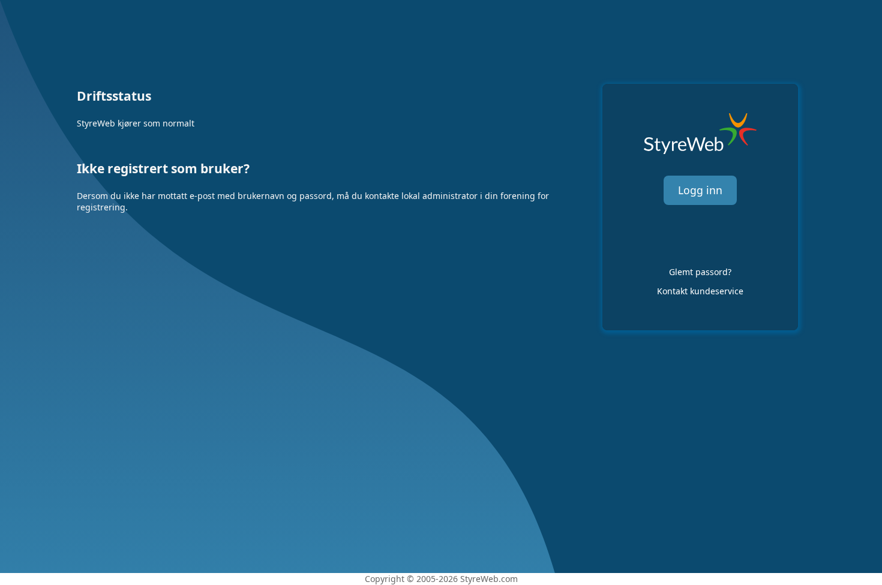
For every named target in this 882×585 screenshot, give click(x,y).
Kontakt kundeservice (700, 291)
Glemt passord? (700, 272)
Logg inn (700, 190)
